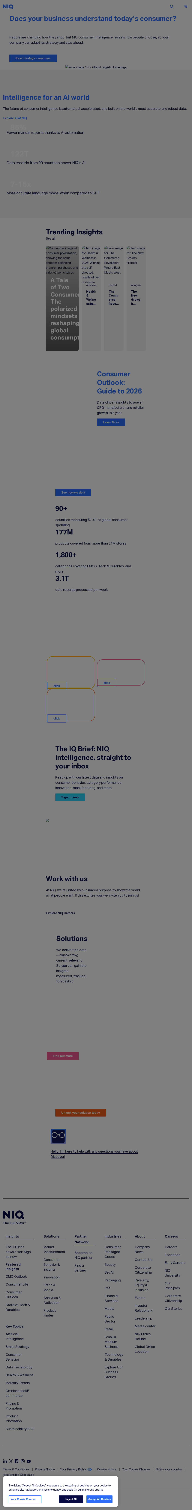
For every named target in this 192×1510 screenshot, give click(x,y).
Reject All (71, 1499)
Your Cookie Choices (23, 1499)
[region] (60, 1491)
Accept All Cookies (99, 1499)
